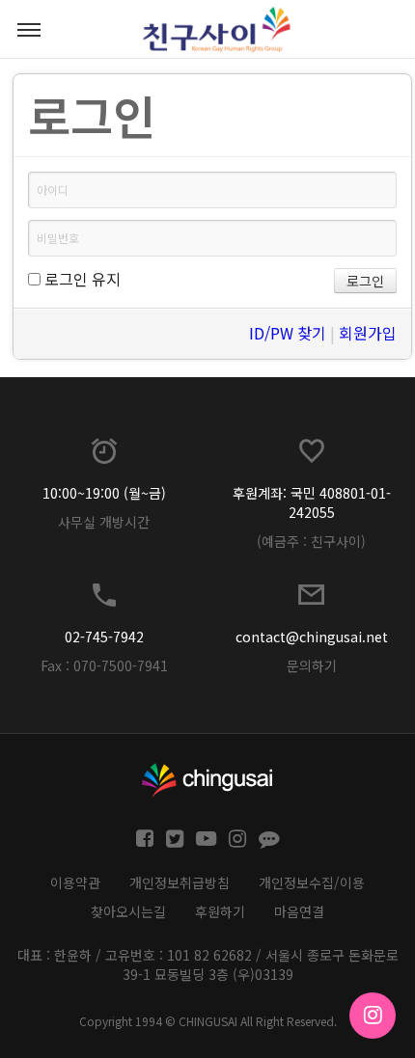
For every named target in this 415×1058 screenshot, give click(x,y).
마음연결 (299, 911)
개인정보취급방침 (179, 882)
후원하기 (220, 911)
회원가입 (368, 332)
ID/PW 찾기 (287, 332)
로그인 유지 (81, 278)
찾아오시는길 (128, 911)
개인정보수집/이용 (312, 882)
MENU (29, 29)
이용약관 (75, 882)
